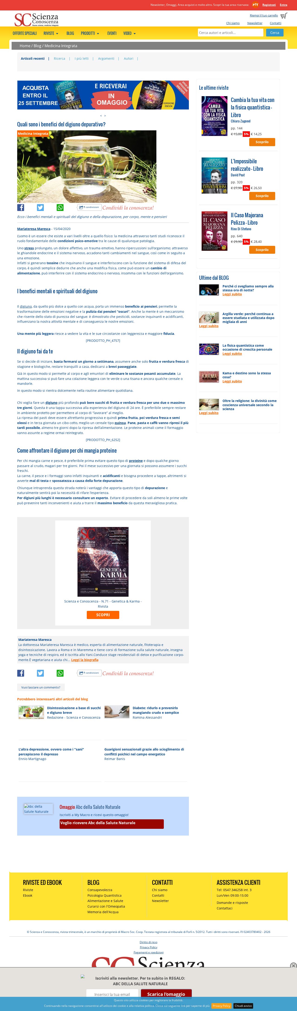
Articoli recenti (33, 58)
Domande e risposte (232, 902)
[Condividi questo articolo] (27, 206)
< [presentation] (101, 115)
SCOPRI (103, 614)
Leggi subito (232, 294)
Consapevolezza (99, 890)
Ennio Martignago (32, 759)
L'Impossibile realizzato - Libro (247, 164)
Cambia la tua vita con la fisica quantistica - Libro (252, 107)
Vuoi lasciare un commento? (40, 687)
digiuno (26, 306)
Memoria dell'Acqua (103, 912)
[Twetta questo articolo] (47, 206)
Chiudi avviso (243, 1006)
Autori (128, 58)
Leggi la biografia (84, 660)
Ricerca (59, 58)
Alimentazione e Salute (105, 901)
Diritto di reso (148, 942)
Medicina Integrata (61, 45)
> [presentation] (105, 115)
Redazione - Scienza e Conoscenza (73, 717)
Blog (70, 33)
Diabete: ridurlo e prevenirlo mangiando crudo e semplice (156, 710)
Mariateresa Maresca (33, 229)
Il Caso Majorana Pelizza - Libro (247, 218)
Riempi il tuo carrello (264, 15)
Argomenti (106, 58)
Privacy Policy (221, 1006)
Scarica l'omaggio (166, 994)
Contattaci (224, 908)
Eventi (111, 33)
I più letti (82, 58)
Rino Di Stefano (241, 228)
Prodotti (88, 33)
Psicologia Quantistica (104, 895)
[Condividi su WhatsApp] (66, 206)
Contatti (275, 23)
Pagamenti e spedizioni (149, 952)
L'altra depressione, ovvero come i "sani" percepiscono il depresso (51, 751)
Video (127, 33)
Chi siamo (233, 23)
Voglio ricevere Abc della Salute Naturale (97, 822)
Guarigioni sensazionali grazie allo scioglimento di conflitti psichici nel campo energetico (144, 751)
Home (25, 45)
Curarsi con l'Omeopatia (106, 906)
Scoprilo (262, 142)
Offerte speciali (25, 33)
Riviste (49, 33)
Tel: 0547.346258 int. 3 (234, 890)
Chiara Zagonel (240, 121)
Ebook (27, 895)
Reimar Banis (114, 759)
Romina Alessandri (147, 717)
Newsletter (254, 23)
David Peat (238, 174)
